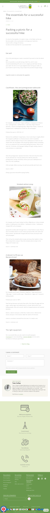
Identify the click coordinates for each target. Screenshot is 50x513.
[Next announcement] (47, 1)
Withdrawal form (30, 490)
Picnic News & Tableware (29, 481)
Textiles (5, 488)
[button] (2, 6)
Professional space (29, 484)
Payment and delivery (18, 478)
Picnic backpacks (7, 482)
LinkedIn (21, 394)
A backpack (9, 337)
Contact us (28, 488)
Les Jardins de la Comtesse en (22, 511)
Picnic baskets (6, 478)
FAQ (16, 481)
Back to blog (25, 344)
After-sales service (19, 484)
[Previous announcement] (2, 1)
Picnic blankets (6, 480)
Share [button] (8, 24)
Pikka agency (33, 511)
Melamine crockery (5, 485)
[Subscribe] (25, 498)
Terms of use (25, 506)
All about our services (36, 506)
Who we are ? (29, 478)
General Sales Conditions (15, 506)
